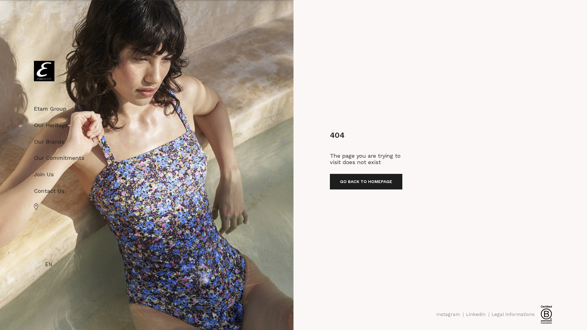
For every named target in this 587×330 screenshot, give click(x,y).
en (48, 264)
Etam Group (50, 108)
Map (36, 207)
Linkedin (475, 314)
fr (37, 264)
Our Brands (49, 141)
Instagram (448, 314)
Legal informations (513, 314)
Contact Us (49, 191)
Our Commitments (59, 158)
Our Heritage (51, 125)
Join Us (44, 174)
